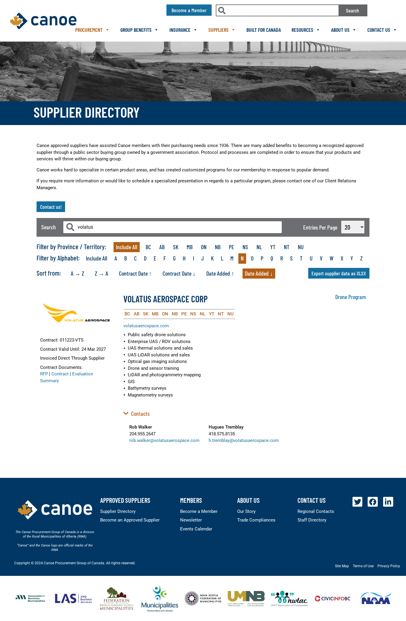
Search (352, 10)
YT (273, 246)
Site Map (342, 566)
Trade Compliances (256, 520)
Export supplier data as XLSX (338, 273)
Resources (302, 29)
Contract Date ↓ (179, 273)
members (191, 500)
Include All (126, 246)
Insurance (180, 29)
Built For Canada (263, 29)
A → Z (77, 273)
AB (162, 246)
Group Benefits (136, 29)
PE (231, 246)
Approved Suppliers (125, 500)
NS (245, 246)
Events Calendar (196, 529)
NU (301, 246)
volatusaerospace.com (146, 325)
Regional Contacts (316, 511)
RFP (44, 374)
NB (218, 246)
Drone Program (350, 296)
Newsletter (191, 520)
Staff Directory (312, 520)
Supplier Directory (118, 511)
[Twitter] (358, 502)
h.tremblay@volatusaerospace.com (244, 440)
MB (190, 246)
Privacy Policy (388, 566)
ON (204, 246)
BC (148, 246)
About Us (340, 29)
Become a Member (199, 511)
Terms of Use (363, 566)
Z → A (101, 273)
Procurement (89, 29)
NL (259, 246)
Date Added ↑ (220, 273)
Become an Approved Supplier (130, 520)
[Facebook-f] (373, 502)
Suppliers (218, 29)
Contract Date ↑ (135, 273)
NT (286, 246)
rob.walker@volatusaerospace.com (164, 440)
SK (175, 246)
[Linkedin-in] (388, 502)
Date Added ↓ (259, 273)
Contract (60, 374)
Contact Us (378, 29)
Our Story (246, 511)
